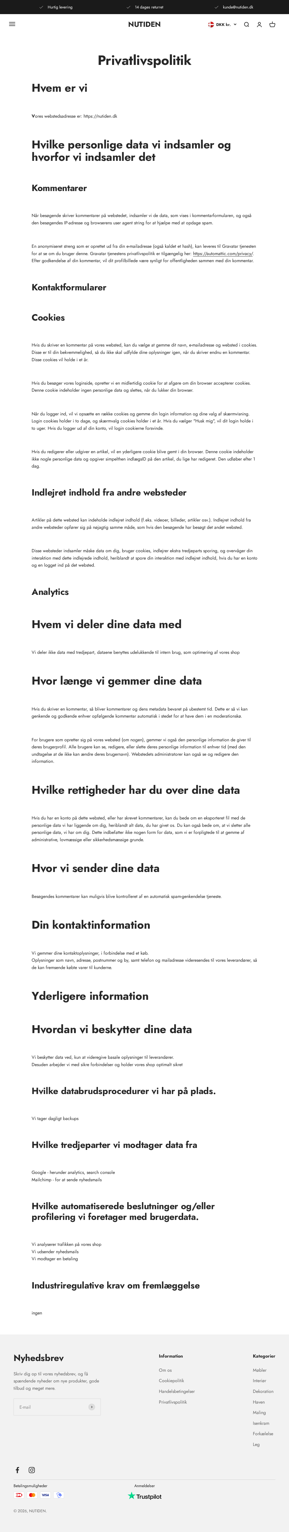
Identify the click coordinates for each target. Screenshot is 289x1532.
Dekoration (263, 1391)
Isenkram (261, 1423)
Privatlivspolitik (173, 1402)
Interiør (259, 1380)
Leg (256, 1444)
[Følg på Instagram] (32, 1470)
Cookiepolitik (171, 1380)
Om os (165, 1370)
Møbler (259, 1370)
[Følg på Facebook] (17, 1470)
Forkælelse (263, 1433)
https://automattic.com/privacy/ (223, 253)
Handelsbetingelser (177, 1391)
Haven (259, 1402)
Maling (259, 1412)
